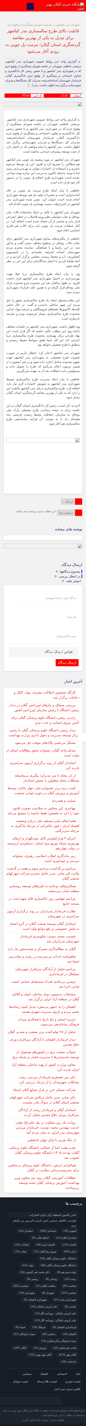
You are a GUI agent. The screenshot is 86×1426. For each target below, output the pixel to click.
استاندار (26, 1230)
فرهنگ (38, 1327)
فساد (20, 1327)
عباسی (70, 1306)
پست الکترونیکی (66, 636)
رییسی (32, 1279)
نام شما (71, 617)
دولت (27, 1265)
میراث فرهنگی (24, 1334)
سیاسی (68, 1292)
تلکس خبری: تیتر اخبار (67, 1389)
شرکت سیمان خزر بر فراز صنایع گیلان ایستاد (44, 1090)
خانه (78, 1373)
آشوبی (70, 1230)
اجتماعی (48, 1230)
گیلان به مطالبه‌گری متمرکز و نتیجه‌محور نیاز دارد (41, 949)
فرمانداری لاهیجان (64, 1327)
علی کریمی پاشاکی (44, 1306)
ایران (70, 1251)
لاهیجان (69, 1334)
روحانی (51, 1279)
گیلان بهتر (67, 1354)
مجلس (49, 1334)
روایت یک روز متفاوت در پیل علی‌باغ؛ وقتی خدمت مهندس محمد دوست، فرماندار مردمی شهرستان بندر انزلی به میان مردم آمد (47, 1127)
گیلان (20, 1347)
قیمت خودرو (73, 1381)
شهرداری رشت (65, 1299)
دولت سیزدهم (66, 1272)
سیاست (20, 1285)
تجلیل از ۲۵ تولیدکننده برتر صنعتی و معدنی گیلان (42, 1032)
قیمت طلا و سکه (47, 1381)
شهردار (48, 1292)
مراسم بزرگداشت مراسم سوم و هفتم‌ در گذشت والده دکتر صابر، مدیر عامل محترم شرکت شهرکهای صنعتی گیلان (42, 873)
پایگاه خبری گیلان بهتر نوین (26, 1410)
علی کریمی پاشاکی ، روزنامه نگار (55, 1313)
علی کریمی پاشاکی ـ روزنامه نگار (55, 1320)
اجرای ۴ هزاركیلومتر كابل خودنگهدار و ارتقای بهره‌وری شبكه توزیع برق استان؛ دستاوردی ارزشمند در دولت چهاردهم (43, 843)
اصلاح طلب (40, 1237)
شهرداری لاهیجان (35, 1299)
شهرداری (27, 1292)
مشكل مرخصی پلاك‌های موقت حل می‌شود (45, 743)
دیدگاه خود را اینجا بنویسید (61, 598)
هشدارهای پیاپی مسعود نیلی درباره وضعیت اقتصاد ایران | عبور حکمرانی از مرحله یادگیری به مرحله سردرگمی (45, 826)
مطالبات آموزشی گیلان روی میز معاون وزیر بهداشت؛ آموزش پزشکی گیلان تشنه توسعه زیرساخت (46, 1183)
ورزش (40, 1347)
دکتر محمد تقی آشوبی (35, 1272)
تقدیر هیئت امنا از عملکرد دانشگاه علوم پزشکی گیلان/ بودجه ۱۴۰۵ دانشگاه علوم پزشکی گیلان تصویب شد (44, 1152)
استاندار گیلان (66, 1237)
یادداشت (68, 1361)
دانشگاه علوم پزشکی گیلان (58, 1258)
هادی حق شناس (64, 1347)
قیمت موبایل (20, 1381)
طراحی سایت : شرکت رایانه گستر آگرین (43, 1420)
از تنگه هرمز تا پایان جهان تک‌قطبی (51, 1140)
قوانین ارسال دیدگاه (59, 651)
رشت (70, 1279)
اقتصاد (69, 1244)
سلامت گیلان (45, 1285)
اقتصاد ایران (45, 1244)
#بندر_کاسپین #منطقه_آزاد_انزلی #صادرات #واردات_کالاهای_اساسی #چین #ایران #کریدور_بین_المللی (44, 1215)
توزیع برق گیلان (45, 1251)
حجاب (21, 1251)
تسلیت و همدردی (64, 800)
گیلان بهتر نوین (40, 1354)
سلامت (69, 1285)
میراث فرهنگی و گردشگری (58, 1340)
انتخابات (22, 1244)
